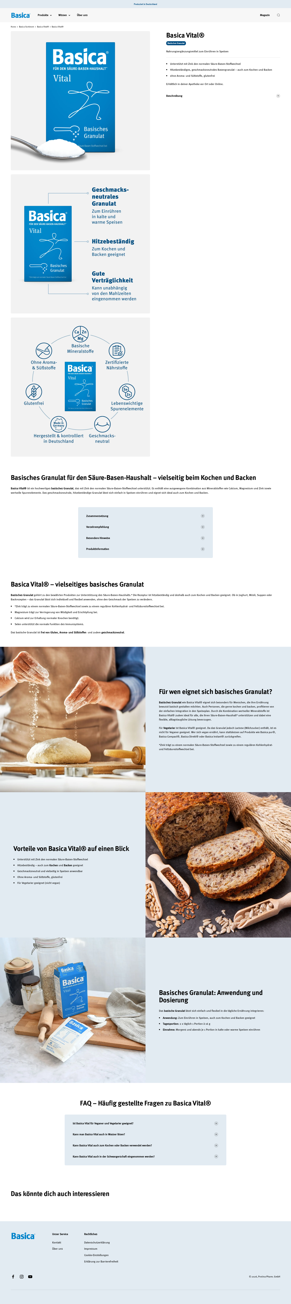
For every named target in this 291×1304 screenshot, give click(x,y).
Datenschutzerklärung (97, 1242)
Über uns (82, 15)
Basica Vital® (43, 26)
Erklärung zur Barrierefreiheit (101, 1261)
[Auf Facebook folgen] (13, 1276)
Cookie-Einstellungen (96, 1255)
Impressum (90, 1249)
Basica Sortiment (26, 26)
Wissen (62, 15)
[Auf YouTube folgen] (30, 1276)
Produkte (43, 15)
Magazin (265, 15)
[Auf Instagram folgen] (21, 1276)
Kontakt (56, 1242)
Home (13, 26)
